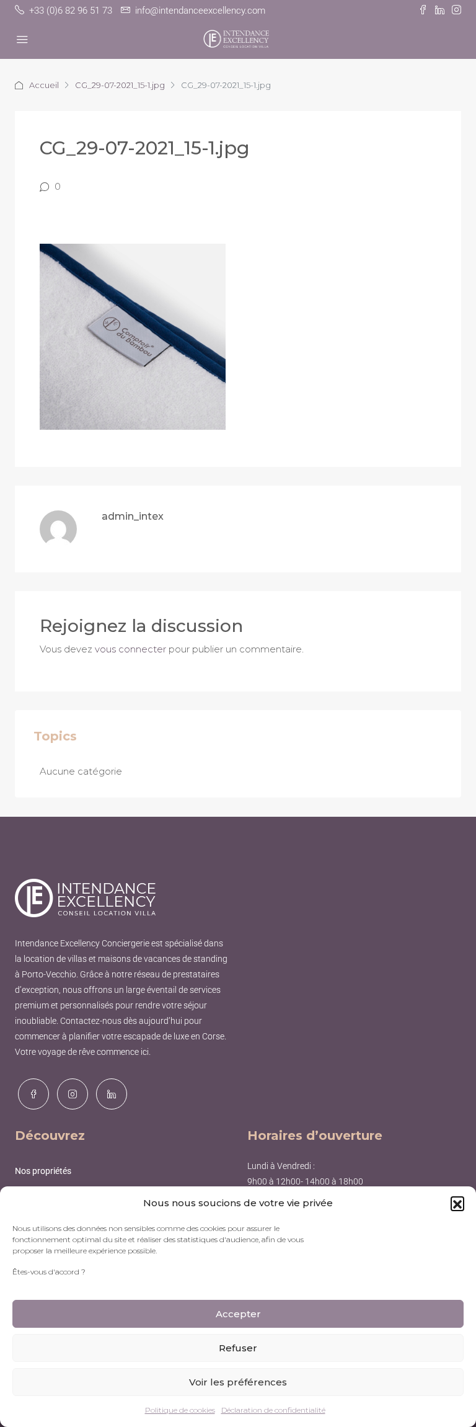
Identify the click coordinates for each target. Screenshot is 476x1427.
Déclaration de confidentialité (273, 1410)
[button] (457, 1203)
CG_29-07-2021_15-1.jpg (120, 85)
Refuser (238, 1348)
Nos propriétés (43, 1171)
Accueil (44, 85)
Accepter (238, 1314)
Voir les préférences (238, 1382)
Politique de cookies (180, 1410)
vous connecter (130, 649)
